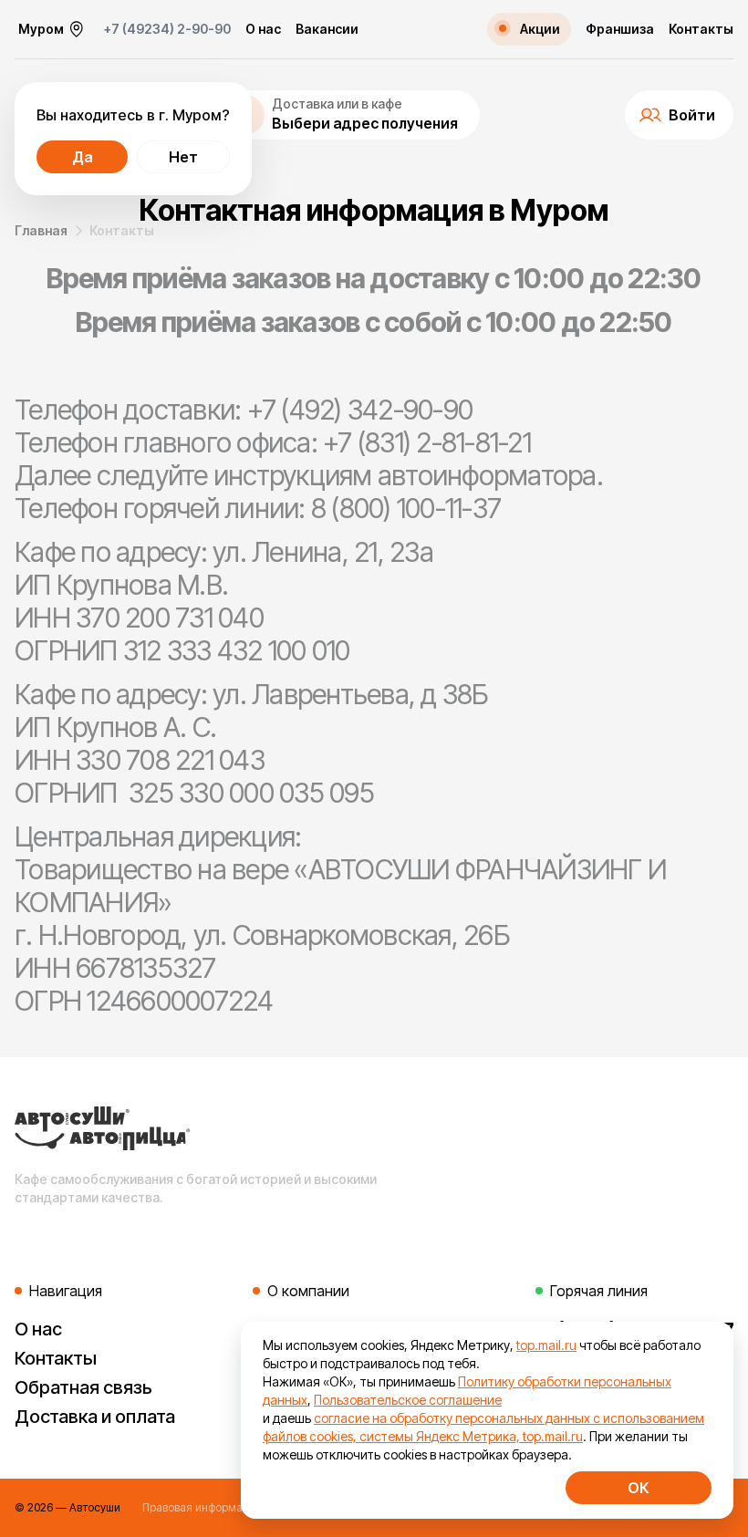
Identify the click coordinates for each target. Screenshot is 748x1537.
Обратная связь (83, 1387)
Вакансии (327, 29)
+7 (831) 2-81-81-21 (427, 442)
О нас (263, 29)
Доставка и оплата (95, 1417)
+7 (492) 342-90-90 (360, 409)
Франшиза (620, 29)
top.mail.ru (546, 1345)
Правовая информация (202, 1507)
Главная (41, 230)
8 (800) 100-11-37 (406, 508)
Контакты (701, 29)
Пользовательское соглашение (408, 1399)
